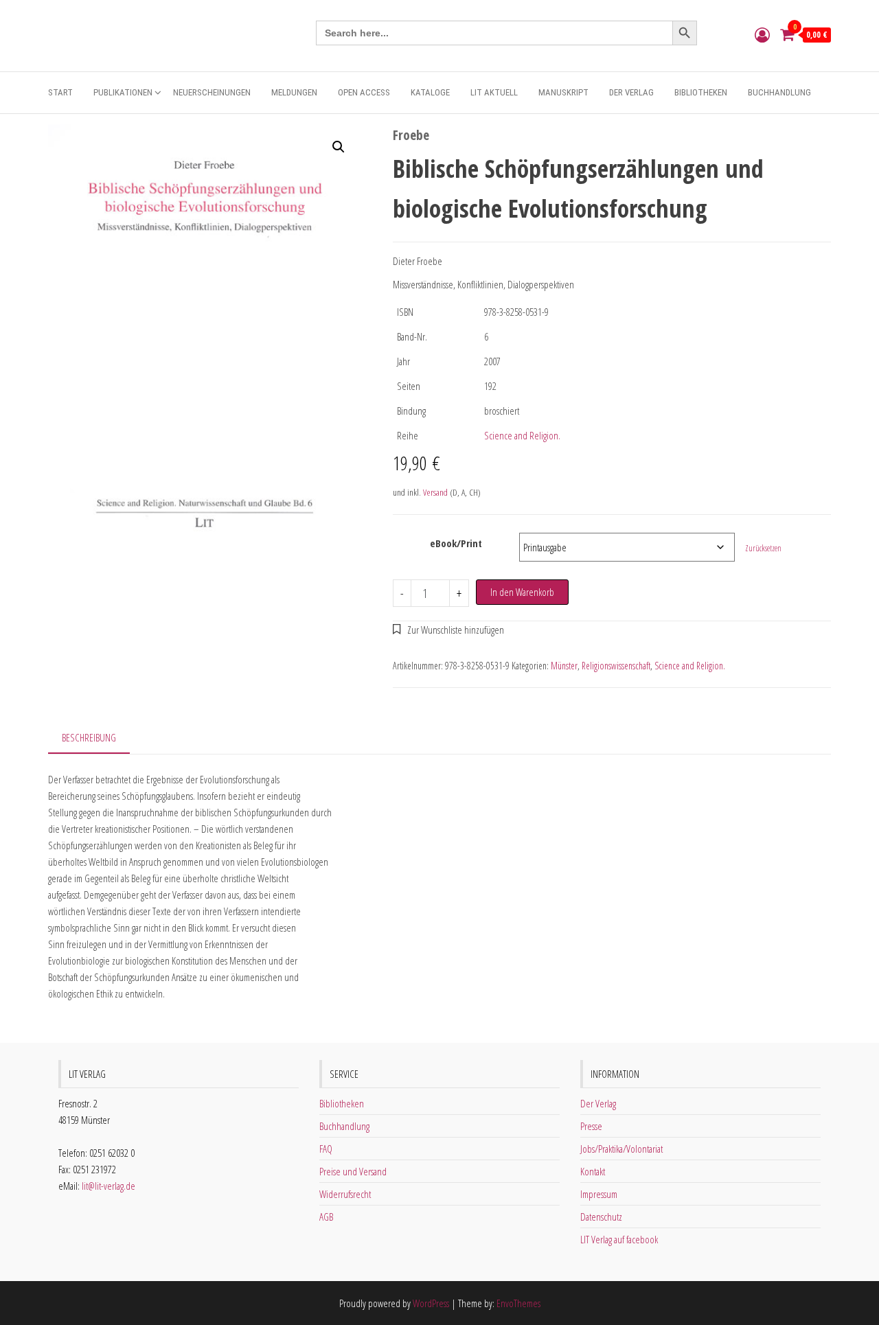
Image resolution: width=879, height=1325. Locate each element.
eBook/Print (456, 543)
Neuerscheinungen (212, 92)
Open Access (364, 92)
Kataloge (430, 92)
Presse (591, 1126)
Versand (435, 492)
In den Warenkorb (522, 592)
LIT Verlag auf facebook (619, 1239)
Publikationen (122, 92)
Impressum (598, 1194)
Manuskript (563, 92)
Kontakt (592, 1171)
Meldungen (294, 92)
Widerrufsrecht (345, 1194)
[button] (338, 147)
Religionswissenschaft (616, 665)
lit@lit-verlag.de (108, 1185)
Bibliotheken (700, 92)
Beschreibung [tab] (89, 737)
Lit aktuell (494, 92)
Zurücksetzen (763, 548)
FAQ (325, 1148)
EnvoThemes (518, 1303)
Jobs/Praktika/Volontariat (621, 1148)
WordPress (431, 1303)
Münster (564, 665)
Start (60, 92)
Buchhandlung (779, 92)
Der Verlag (631, 92)
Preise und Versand (353, 1171)
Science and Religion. (522, 435)
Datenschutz (601, 1216)
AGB (326, 1216)
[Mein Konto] (762, 34)
